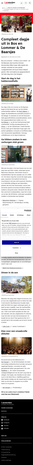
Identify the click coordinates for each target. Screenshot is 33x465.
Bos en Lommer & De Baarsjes (16, 7)
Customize (16, 247)
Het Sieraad (5, 362)
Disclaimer (4, 457)
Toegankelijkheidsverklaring (8, 454)
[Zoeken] (30, 3)
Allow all (16, 242)
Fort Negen (4, 122)
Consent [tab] (4, 215)
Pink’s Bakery (23, 111)
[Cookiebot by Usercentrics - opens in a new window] (24, 211)
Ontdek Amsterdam (7, 408)
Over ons (3, 435)
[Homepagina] (3, 8)
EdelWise (4, 370)
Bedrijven (4, 411)
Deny (16, 253)
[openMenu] (2, 3)
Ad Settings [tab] (20, 215)
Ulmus (3, 126)
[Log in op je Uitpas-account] (21, 3)
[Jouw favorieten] (26, 3)
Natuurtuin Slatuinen (9, 200)
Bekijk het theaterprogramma (12, 268)
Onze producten (6, 441)
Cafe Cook (6, 326)
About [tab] (28, 215)
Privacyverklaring (5, 452)
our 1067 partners (11, 223)
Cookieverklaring (5, 449)
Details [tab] (12, 215)
